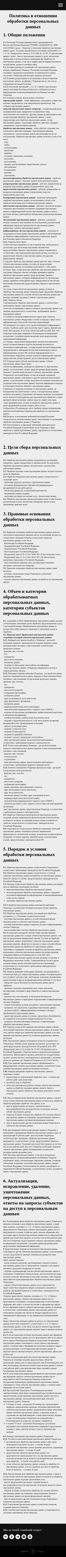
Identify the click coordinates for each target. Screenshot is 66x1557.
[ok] (11, 1536)
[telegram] (17, 1536)
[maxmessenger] (30, 1536)
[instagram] (23, 1536)
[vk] (5, 1536)
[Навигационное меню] (60, 5)
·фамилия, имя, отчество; (13, 681)
